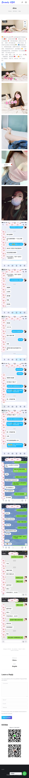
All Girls (4, 21)
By (14, 649)
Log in (3, 769)
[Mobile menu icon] (25, 2)
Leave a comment (14, 650)
